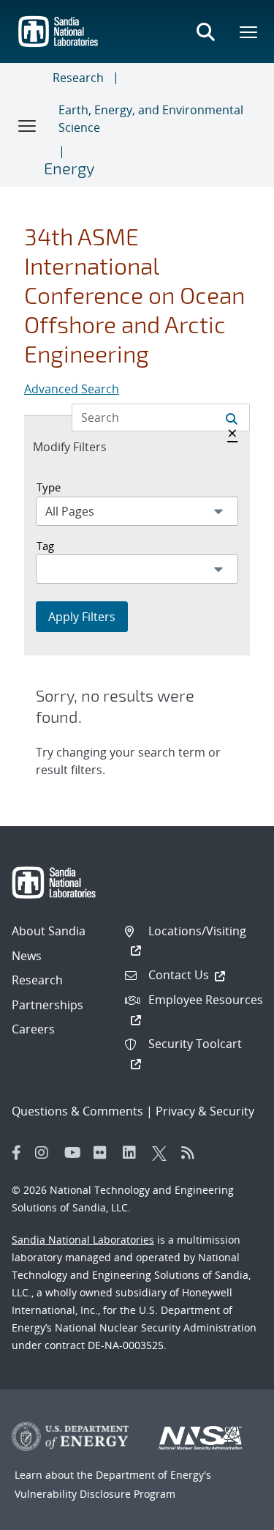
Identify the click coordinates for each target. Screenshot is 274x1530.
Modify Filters (85, 446)
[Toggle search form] (205, 31)
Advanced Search (71, 389)
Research (78, 78)
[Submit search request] (231, 417)
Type (49, 487)
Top (230, 1513)
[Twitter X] (163, 1153)
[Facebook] (17, 1153)
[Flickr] (104, 1153)
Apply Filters (81, 617)
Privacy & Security (205, 1111)
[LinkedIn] (134, 1153)
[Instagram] (46, 1153)
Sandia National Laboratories (83, 1240)
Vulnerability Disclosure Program (95, 1494)
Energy (69, 167)
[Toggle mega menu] (249, 31)
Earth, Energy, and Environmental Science (150, 118)
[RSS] (192, 1153)
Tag (45, 545)
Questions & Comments (77, 1111)
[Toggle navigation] (28, 125)
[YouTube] (75, 1153)
